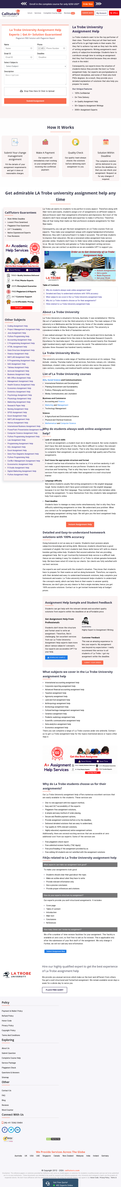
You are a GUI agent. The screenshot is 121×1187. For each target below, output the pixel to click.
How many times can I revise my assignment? (63, 929)
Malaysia (79, 1156)
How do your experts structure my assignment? (63, 895)
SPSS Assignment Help (17, 412)
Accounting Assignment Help (19, 340)
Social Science (54, 380)
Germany (105, 1156)
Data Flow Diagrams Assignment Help (23, 454)
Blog (4, 1100)
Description (9, 71)
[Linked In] (17, 1130)
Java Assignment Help (16, 333)
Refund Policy (7, 1016)
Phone (39, 44)
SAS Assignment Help (16, 364)
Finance (61, 401)
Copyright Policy (8, 1030)
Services (38, 13)
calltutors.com (72, 1170)
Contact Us (6, 1090)
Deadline (40, 53)
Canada (57, 1156)
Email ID (7, 53)
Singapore (47, 1156)
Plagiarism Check (9, 1068)
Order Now (88, 4)
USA (31, 1156)
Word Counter (7, 1110)
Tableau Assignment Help (18, 367)
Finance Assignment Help (17, 354)
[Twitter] (11, 1130)
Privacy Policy (8, 1025)
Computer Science (68, 423)
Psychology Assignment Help (19, 395)
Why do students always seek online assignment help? (68, 290)
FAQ (3, 1095)
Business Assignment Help (18, 374)
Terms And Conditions (11, 1035)
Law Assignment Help (16, 440)
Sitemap (5, 1077)
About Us (5, 1048)
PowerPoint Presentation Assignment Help (25, 430)
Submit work (87, 13)
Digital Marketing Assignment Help (21, 471)
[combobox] (41, 48)
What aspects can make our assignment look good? (65, 865)
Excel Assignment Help (17, 416)
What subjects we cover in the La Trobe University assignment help (74, 297)
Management (62, 405)
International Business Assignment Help (23, 426)
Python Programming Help (18, 336)
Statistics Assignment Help (18, 392)
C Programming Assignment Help (21, 343)
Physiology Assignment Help (19, 398)
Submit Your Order (92, 662)
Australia (18, 1156)
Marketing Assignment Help (18, 402)
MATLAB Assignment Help (18, 357)
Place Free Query (54, 990)
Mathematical (51, 423)
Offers (115, 13)
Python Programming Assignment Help (23, 436)
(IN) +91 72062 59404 (13, 1123)
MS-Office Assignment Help (19, 378)
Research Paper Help (16, 405)
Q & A (30, 13)
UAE (38, 1156)
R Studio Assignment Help (18, 468)
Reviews (67, 13)
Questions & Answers (10, 1072)
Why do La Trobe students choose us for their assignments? (71, 300)
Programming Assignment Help (20, 443)
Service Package (9, 1063)
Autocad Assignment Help (18, 371)
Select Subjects (11, 62)
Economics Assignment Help (19, 388)
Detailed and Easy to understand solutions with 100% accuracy (72, 293)
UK (26, 1156)
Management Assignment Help (20, 381)
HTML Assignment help (17, 347)
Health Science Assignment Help (21, 385)
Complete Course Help (52, 13)
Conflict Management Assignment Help (23, 461)
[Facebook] (5, 1130)
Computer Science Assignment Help (22, 433)
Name (6, 44)
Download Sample (57, 657)
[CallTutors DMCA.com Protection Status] (53, 1140)
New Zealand (68, 1156)
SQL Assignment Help (16, 447)
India (88, 1156)
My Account (101, 13)
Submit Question (9, 1053)
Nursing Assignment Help (17, 409)
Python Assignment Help (17, 474)
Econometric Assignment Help (20, 464)
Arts (45, 380)
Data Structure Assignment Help (21, 350)
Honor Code (7, 1021)
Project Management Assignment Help (23, 329)
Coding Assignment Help (17, 326)
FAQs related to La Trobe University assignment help (68, 304)
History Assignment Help (17, 423)
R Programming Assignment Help (21, 360)
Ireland (96, 1156)
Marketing (49, 405)
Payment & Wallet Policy (12, 1011)
